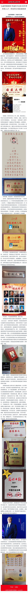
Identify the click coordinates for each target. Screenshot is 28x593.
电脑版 (16, 586)
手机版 (11, 586)
